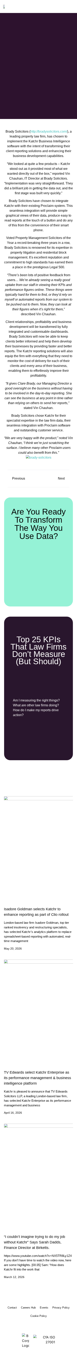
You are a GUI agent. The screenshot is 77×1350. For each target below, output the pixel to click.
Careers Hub (28, 1307)
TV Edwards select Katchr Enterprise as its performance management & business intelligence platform (37, 1077)
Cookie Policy (38, 1315)
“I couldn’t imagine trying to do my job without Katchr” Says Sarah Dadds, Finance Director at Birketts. (34, 1242)
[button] (71, 6)
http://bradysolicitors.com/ (48, 131)
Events (44, 1307)
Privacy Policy (61, 1307)
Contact (12, 1307)
